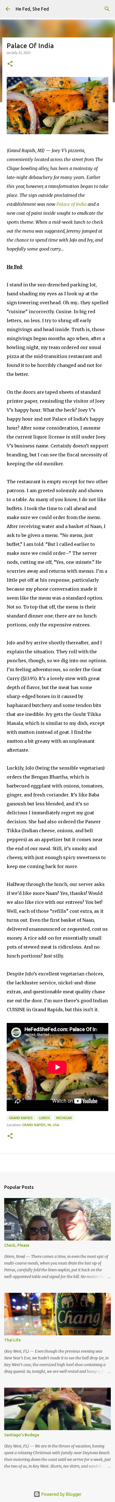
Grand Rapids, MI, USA (40, 1125)
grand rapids (21, 1118)
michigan (64, 1118)
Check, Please (16, 1245)
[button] (10, 64)
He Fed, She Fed (32, 8)
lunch (44, 1118)
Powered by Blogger (61, 1494)
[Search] (107, 9)
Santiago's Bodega (21, 1435)
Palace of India (71, 204)
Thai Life (12, 1340)
